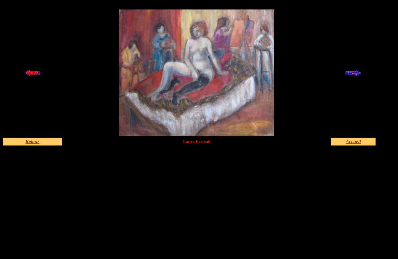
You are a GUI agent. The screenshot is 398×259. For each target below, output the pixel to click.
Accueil (353, 141)
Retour (32, 141)
